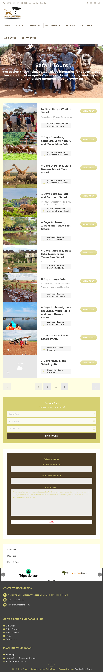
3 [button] (54, 581)
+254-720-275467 (16, 600)
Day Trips (86, 25)
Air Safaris (11, 549)
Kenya (19, 25)
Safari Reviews (12, 632)
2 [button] (51, 581)
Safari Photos (12, 629)
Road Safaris (13, 562)
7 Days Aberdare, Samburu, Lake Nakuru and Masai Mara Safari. (56, 141)
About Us (10, 38)
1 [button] (49, 581)
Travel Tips (10, 655)
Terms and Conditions (16, 661)
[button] (3, 575)
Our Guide (10, 626)
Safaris (70, 25)
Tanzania (34, 25)
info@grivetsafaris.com (19, 605)
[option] (28, 573)
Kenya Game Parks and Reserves (21, 658)
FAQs (8, 636)
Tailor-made (53, 25)
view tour (88, 111)
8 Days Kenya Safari (54, 279)
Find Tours (51, 436)
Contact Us (28, 38)
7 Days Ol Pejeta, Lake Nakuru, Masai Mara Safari (56, 169)
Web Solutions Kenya (83, 669)
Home (7, 25)
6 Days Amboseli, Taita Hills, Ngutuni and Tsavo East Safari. (56, 254)
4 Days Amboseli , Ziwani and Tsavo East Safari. (56, 226)
